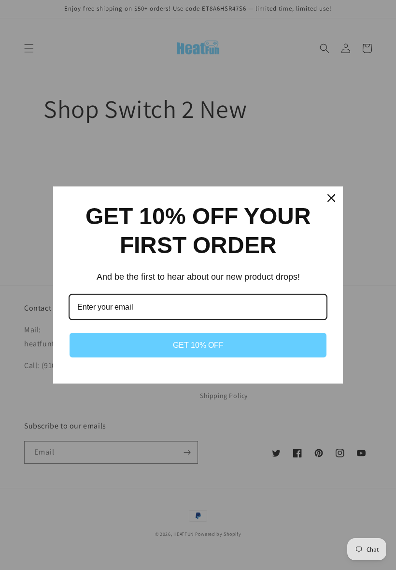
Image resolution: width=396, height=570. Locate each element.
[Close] (331, 198)
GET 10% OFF (198, 345)
